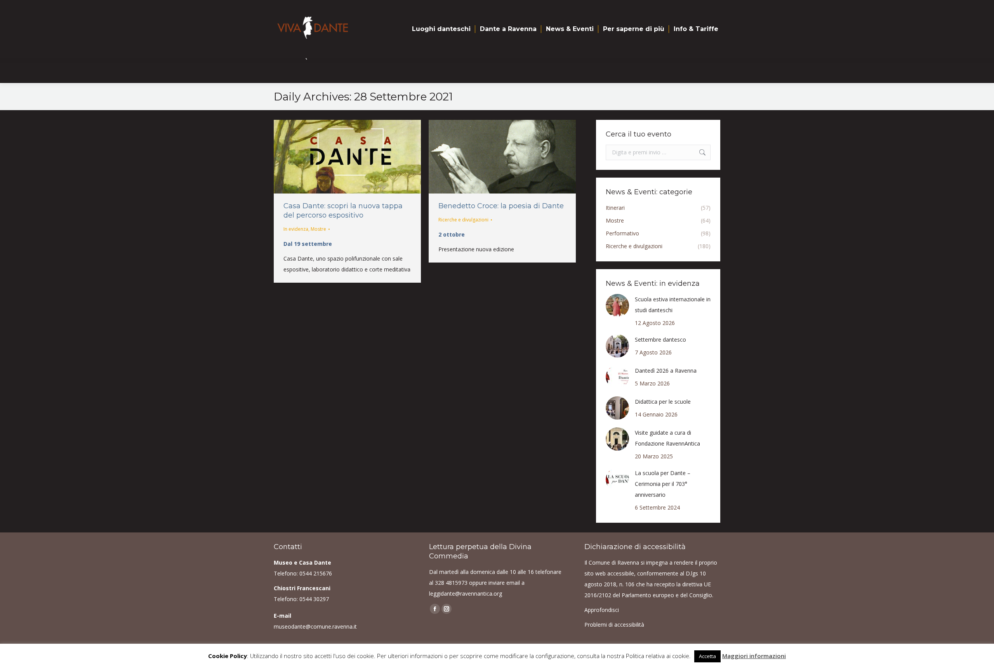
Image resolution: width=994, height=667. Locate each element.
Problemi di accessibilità (614, 624)
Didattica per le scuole (663, 401)
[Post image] (617, 305)
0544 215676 (315, 573)
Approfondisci (601, 609)
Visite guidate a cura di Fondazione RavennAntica (667, 438)
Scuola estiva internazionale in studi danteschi (673, 304)
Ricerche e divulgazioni (463, 219)
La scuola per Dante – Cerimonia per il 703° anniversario (662, 483)
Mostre (318, 229)
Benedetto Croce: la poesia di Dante (501, 206)
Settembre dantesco (660, 339)
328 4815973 (451, 582)
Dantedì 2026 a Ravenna (666, 370)
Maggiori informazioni (754, 656)
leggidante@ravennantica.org (465, 593)
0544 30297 (314, 599)
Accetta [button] (707, 656)
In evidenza (295, 229)
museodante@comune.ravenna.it (315, 626)
